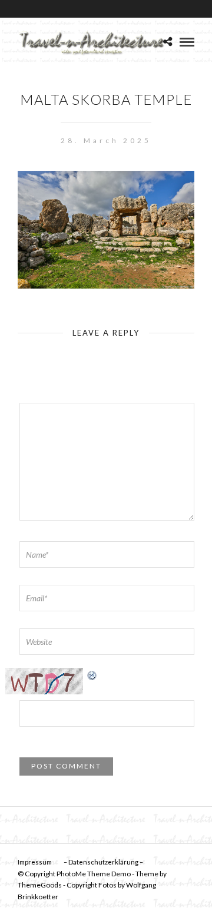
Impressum (35, 862)
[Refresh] (92, 674)
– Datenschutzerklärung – (103, 862)
